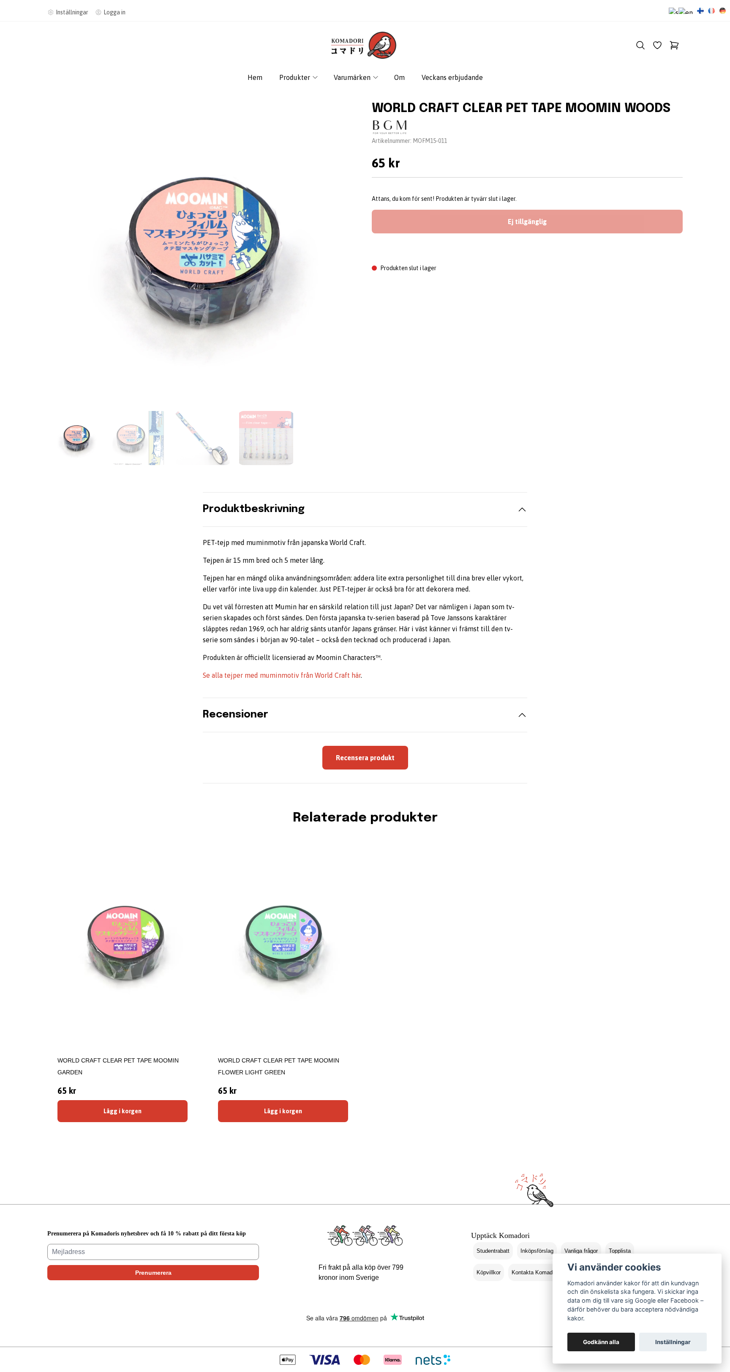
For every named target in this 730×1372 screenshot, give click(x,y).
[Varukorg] (674, 45)
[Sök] (640, 45)
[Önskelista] (657, 45)
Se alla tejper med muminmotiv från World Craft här (282, 675)
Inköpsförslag (536, 1251)
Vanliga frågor (581, 1251)
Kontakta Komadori (535, 1272)
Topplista (620, 1251)
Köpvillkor (489, 1272)
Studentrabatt (493, 1251)
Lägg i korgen (123, 1111)
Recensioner (235, 714)
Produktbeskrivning (254, 509)
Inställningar (673, 1342)
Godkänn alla (601, 1342)
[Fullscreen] (202, 250)
